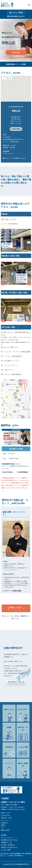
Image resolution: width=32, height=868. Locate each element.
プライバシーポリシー (8, 837)
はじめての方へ (5, 815)
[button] (16, 52)
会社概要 (3, 835)
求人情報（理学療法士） (8, 845)
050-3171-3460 (11, 805)
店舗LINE (23, 616)
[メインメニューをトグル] (29, 4)
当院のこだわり (5, 813)
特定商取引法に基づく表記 (9, 840)
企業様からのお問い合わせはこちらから (13, 809)
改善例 (3, 825)
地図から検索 (5, 830)
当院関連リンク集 (6, 842)
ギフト (3, 828)
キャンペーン (5, 820)
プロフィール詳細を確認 (12, 591)
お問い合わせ (13, 847)
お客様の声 (4, 823)
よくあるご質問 (5, 850)
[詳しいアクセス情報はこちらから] (14, 158)
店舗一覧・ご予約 (6, 818)
